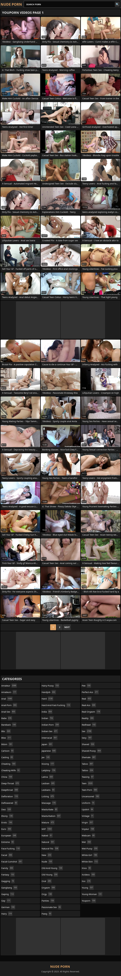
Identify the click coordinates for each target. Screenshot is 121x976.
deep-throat (10, 783)
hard (47, 698)
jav (45, 757)
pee (86, 685)
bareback (8, 724)
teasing (87, 776)
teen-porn (89, 789)
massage (48, 802)
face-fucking (10, 848)
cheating (8, 763)
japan (47, 744)
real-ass (88, 705)
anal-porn (8, 705)
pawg (46, 913)
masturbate (49, 809)
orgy (47, 894)
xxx (86, 881)
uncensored (90, 796)
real (86, 698)
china (6, 776)
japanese (48, 750)
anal (6, 698)
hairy (6, 913)
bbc (5, 731)
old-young (49, 874)
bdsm (6, 744)
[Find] (117, 4)
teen (87, 783)
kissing (48, 763)
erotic (6, 822)
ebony (7, 815)
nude (47, 861)
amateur (8, 685)
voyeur (88, 828)
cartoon (7, 750)
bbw (6, 737)
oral (46, 881)
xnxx (86, 868)
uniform (88, 802)
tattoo (87, 770)
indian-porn (50, 724)
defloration (9, 796)
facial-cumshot (11, 861)
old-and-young (52, 868)
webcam (88, 835)
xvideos (88, 874)
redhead (88, 724)
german (7, 907)
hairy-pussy (50, 685)
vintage (87, 815)
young (87, 887)
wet (86, 841)
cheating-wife (10, 770)
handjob (48, 692)
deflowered (9, 802)
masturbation (51, 815)
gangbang (9, 887)
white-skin (90, 861)
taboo (87, 763)
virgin (87, 822)
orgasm (48, 887)
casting (7, 757)
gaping (7, 894)
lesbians (48, 789)
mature (48, 822)
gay (5, 900)
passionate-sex (51, 907)
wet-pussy (89, 848)
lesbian (48, 783)
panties (48, 900)
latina (47, 776)
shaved (88, 744)
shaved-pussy (91, 750)
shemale (88, 757)
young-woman (92, 894)
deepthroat (9, 789)
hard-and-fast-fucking (56, 705)
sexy (86, 737)
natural (48, 841)
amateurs (8, 692)
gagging (7, 881)
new (46, 855)
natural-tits (50, 848)
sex (86, 731)
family (7, 868)
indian (47, 718)
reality (87, 718)
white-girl (89, 855)
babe (6, 718)
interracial (49, 737)
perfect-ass (90, 692)
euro (6, 828)
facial (6, 855)
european (8, 835)
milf (46, 828)
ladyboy (48, 770)
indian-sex (49, 731)
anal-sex (8, 711)
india (47, 711)
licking (48, 796)
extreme (7, 841)
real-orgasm (91, 711)
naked (47, 835)
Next (67, 627)
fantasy (7, 874)
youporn (88, 900)
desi (6, 809)
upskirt (87, 809)
